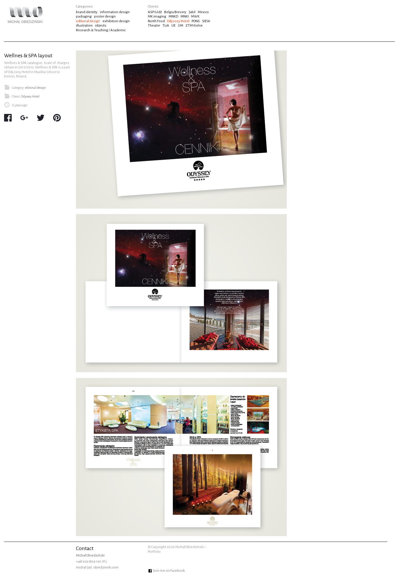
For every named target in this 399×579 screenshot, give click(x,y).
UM (180, 25)
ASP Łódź (155, 12)
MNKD (173, 16)
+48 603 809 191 (88, 562)
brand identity (87, 12)
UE (173, 25)
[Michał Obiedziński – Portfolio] (25, 21)
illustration (84, 25)
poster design (105, 16)
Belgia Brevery (175, 12)
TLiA (165, 25)
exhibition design (116, 21)
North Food (156, 21)
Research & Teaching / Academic (101, 30)
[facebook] (8, 118)
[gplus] (24, 118)
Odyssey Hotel (178, 21)
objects (100, 25)
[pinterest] (57, 118)
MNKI (185, 16)
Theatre (154, 25)
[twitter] (40, 118)
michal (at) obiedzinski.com (97, 567)
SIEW (206, 21)
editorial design (88, 21)
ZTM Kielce (194, 25)
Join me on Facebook (168, 571)
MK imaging (157, 16)
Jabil (192, 12)
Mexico (203, 12)
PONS (196, 21)
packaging (84, 16)
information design (115, 12)
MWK (195, 16)
